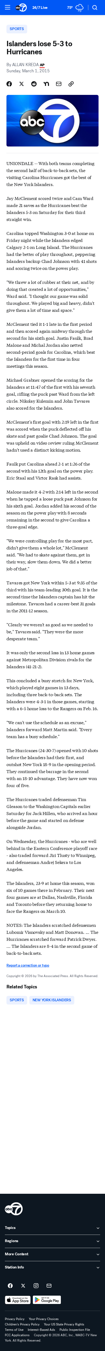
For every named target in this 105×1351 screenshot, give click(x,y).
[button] (7, 7)
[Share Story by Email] (58, 83)
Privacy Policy (14, 1319)
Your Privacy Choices (44, 1319)
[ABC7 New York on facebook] (10, 1286)
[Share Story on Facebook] (9, 83)
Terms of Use (14, 1329)
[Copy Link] (71, 83)
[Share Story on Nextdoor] (46, 83)
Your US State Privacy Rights (64, 1324)
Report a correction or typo (27, 965)
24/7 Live (40, 7)
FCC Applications (17, 1335)
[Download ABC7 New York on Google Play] (47, 1300)
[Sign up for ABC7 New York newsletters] (49, 1286)
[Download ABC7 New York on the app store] (18, 1300)
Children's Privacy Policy (22, 1324)
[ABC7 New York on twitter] (23, 1286)
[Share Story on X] (21, 83)
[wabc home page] (14, 1208)
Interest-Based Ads (41, 1329)
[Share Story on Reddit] (33, 83)
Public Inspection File (75, 1329)
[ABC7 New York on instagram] (36, 1286)
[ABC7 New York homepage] (21, 7)
